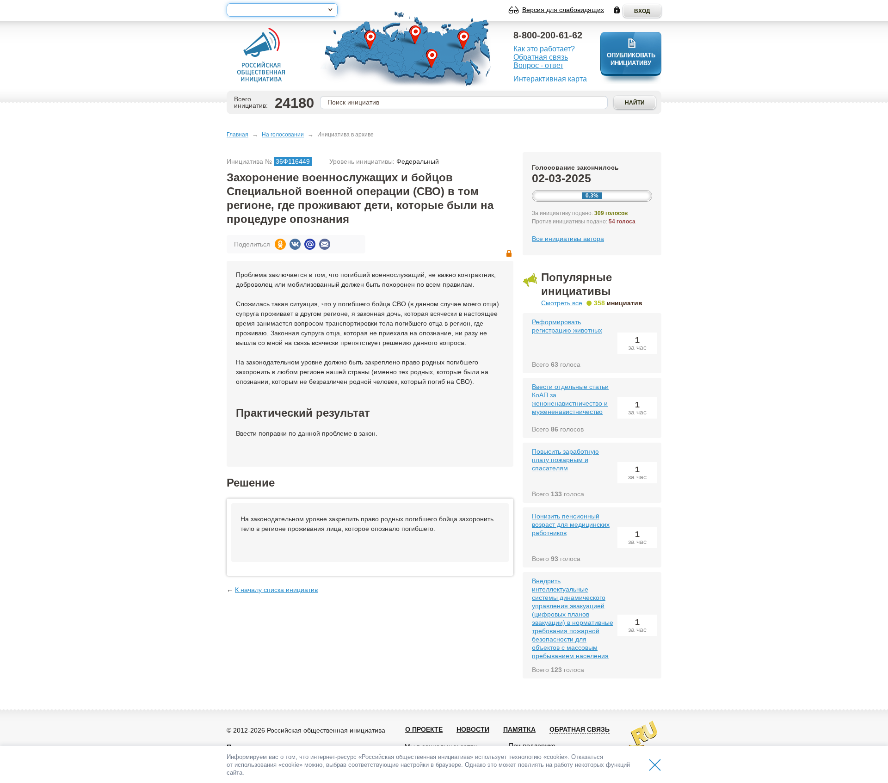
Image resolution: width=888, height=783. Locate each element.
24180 (294, 103)
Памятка (519, 729)
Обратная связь (540, 57)
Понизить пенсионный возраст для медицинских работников (571, 524)
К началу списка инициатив (276, 589)
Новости (472, 729)
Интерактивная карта (550, 79)
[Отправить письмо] (324, 244)
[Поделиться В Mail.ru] (309, 244)
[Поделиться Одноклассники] (280, 244)
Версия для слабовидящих (563, 9)
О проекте (424, 729)
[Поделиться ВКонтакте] (295, 244)
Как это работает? (544, 49)
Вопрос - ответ (538, 65)
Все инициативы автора (568, 238)
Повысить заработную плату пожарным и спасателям (565, 460)
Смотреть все (561, 303)
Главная (237, 134)
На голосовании (283, 134)
